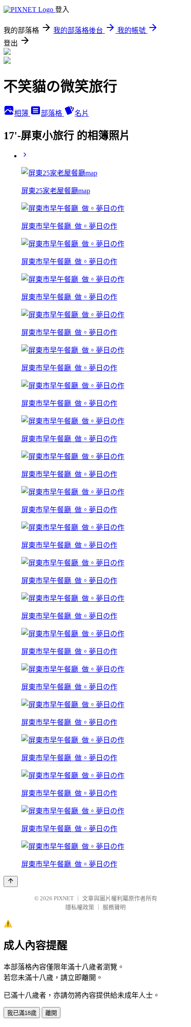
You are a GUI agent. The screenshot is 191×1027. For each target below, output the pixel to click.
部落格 (52, 113)
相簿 (22, 113)
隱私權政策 (79, 907)
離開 (51, 1013)
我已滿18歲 (21, 1013)
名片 (82, 113)
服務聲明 (114, 907)
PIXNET (64, 898)
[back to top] (11, 881)
